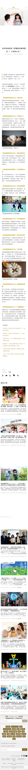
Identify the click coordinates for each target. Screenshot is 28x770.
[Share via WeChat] (23, 22)
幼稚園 (4, 733)
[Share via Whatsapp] (21, 23)
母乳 (24, 736)
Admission (21, 649)
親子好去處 (19, 736)
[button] (1, 8)
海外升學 (23, 733)
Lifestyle (14, 414)
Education (14, 492)
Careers (4, 763)
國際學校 (18, 733)
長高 (10, 372)
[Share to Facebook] (16, 23)
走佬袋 (14, 729)
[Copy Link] (26, 23)
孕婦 (8, 733)
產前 (23, 731)
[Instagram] (24, 755)
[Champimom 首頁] (12, 8)
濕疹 (14, 736)
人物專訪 (5, 731)
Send (25, 720)
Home (3, 758)
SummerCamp (15, 726)
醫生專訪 (22, 729)
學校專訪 (9, 736)
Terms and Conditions (19, 763)
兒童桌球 (8, 726)
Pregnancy (8, 758)
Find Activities (21, 445)
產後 (19, 731)
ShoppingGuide (7, 729)
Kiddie (14, 760)
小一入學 (12, 733)
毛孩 (14, 738)
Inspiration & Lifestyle (18, 680)
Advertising (14, 764)
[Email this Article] (18, 23)
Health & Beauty (18, 54)
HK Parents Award (21, 759)
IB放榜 (4, 736)
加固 (21, 726)
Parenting (13, 759)
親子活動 (19, 414)
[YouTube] (26, 755)
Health (4, 372)
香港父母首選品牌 (13, 731)
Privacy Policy (10, 763)
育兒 (18, 729)
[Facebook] (22, 755)
